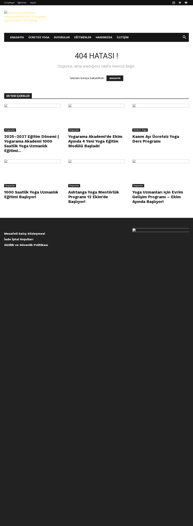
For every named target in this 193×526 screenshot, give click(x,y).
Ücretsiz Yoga (38, 37)
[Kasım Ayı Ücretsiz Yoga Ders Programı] (160, 118)
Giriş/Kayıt (9, 2)
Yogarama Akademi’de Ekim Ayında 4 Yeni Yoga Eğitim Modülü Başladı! (95, 141)
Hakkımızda (104, 37)
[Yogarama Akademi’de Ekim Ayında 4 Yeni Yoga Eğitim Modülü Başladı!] (96, 118)
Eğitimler (22, 2)
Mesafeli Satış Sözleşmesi (24, 233)
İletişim (123, 37)
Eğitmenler (82, 37)
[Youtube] (186, 2)
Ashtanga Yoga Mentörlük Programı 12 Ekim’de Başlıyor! (93, 197)
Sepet (33, 2)
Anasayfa (17, 37)
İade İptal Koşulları (18, 239)
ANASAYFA (114, 78)
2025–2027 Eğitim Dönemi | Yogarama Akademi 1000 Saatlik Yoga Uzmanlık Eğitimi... (31, 143)
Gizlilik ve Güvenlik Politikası (26, 245)
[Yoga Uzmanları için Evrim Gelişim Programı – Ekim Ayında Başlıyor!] (160, 173)
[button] (184, 37)
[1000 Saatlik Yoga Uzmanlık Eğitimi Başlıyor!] (32, 173)
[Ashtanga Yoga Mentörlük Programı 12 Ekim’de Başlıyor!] (96, 173)
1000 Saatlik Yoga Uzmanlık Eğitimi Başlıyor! (31, 194)
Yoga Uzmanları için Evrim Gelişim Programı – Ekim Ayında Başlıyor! (157, 197)
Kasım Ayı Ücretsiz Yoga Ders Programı (155, 139)
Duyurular (62, 37)
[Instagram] (173, 2)
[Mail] (180, 2)
